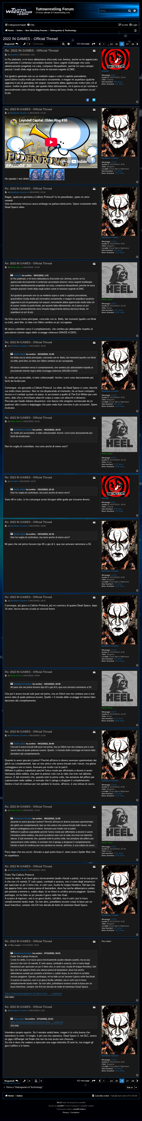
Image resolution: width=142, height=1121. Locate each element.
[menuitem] (30, 25)
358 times (118, 82)
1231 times (119, 173)
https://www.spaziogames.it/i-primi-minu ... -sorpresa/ (33, 993)
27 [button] (127, 44)
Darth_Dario (107, 299)
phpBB (60, 1106)
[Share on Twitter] (94, 100)
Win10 (59, 1102)
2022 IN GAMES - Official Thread (30, 39)
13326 (113, 162)
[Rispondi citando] (94, 50)
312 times (119, 84)
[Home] (19, 11)
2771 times (118, 310)
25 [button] (116, 44)
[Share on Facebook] (87, 100)
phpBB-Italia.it (80, 1109)
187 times (118, 171)
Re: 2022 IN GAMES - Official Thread (31, 50)
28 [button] (132, 44)
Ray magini (19, 1019)
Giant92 (105, 71)
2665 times (119, 312)
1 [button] (103, 44)
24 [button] (111, 44)
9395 (113, 75)
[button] (93, 44)
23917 (113, 304)
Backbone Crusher (110, 158)
